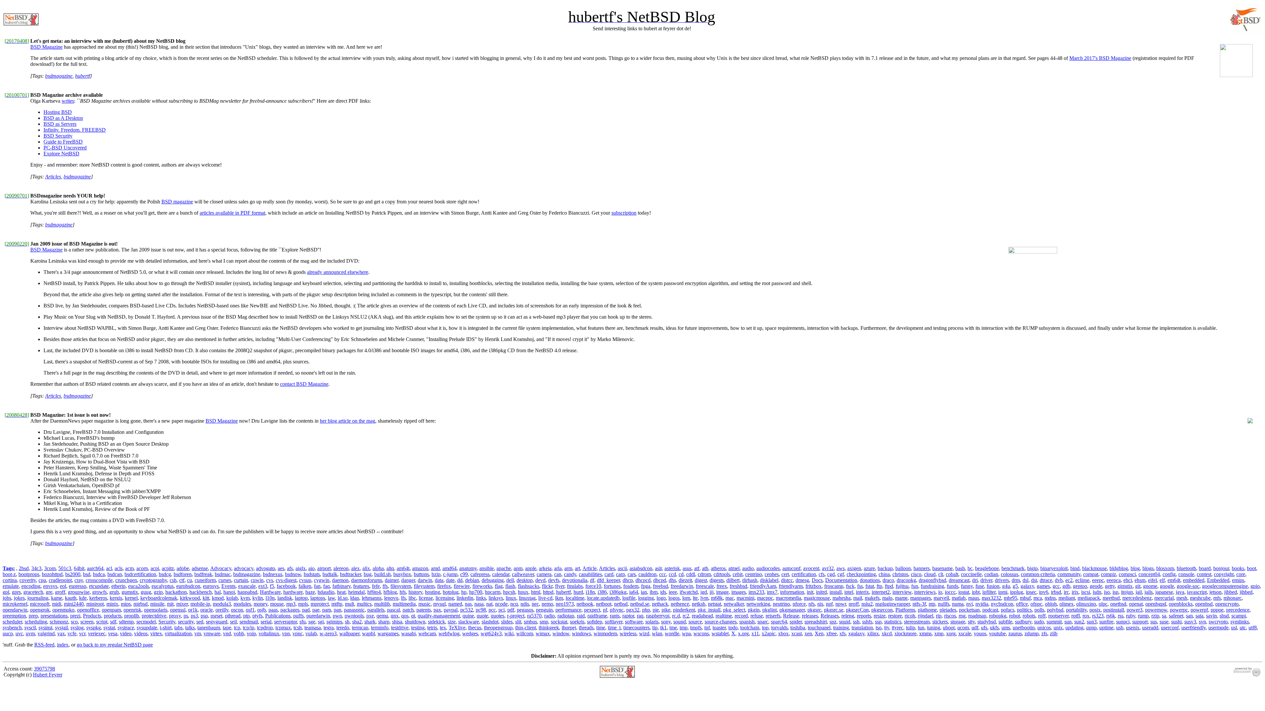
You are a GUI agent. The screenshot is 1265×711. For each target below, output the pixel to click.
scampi (1238, 616)
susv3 (1190, 621)
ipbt (976, 592)
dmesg (802, 580)
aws (840, 568)
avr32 (828, 568)
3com (50, 568)
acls (119, 568)
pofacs (1007, 610)
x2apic (768, 633)
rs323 (1098, 616)
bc (970, 568)
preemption (14, 616)
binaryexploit (1054, 568)
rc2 (686, 616)
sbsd (1224, 616)
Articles (53, 176)
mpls (303, 604)
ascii (622, 568)
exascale (247, 586)
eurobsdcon (188, 586)
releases (810, 616)
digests (717, 580)
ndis (524, 604)
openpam (111, 610)
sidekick (436, 621)
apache (503, 568)
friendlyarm (791, 586)
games (1043, 586)
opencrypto (1227, 604)
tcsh (298, 627)
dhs (672, 580)
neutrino (781, 604)
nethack (660, 604)
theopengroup (498, 627)
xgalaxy (856, 633)
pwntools (354, 616)
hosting (432, 592)
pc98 (481, 610)
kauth (70, 598)
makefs (872, 598)
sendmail (248, 621)
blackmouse (1094, 568)
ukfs (994, 627)
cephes (772, 574)
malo (887, 598)
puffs (298, 616)
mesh (1181, 598)
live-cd (545, 598)
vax (61, 633)
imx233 (756, 592)
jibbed (1230, 592)
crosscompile (99, 580)
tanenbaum (208, 627)
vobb (239, 633)
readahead (702, 616)
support (1140, 621)
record (741, 616)
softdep (594, 621)
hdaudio (326, 592)
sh (347, 621)
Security (166, 621)
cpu (42, 580)
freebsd (660, 586)
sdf (113, 621)
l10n (270, 598)
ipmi (1002, 592)
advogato (265, 568)
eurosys (211, 586)
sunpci (1123, 621)
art (577, 568)
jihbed (1246, 592)
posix (1095, 610)
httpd (548, 592)
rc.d (676, 616)
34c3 (36, 568)
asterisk (672, 568)
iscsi (1085, 592)
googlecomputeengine (1225, 586)
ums (1005, 627)
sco (74, 621)
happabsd (247, 592)
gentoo (1080, 586)
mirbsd (140, 604)
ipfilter (989, 592)
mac (729, 598)
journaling (37, 598)
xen (808, 633)
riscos (950, 616)
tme (673, 627)
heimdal (356, 592)
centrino (753, 574)
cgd (831, 574)
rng (962, 616)
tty (886, 627)
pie (656, 610)
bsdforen (183, 574)
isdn (1097, 592)
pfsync (617, 610)
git (1137, 586)
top (765, 627)
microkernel (15, 604)
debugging (493, 580)
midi (56, 604)
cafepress (480, 574)
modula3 (222, 604)
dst (1034, 580)
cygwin (321, 580)
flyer (559, 586)
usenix (1132, 627)
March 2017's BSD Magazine (1100, 58)
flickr (547, 586)
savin (1211, 616)
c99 (464, 574)
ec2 (1069, 580)
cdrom (704, 574)
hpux (523, 592)
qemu (382, 616)
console (1186, 574)
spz (832, 621)
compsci (1127, 574)
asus (687, 568)
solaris (652, 621)
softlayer (613, 621)
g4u (1006, 586)
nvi (969, 604)
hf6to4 (374, 592)
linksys (496, 598)
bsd (86, 574)
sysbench (12, 627)
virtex (156, 633)
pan (337, 610)
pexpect (592, 610)
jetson (1215, 592)
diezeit (685, 580)
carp (620, 574)
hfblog (390, 592)
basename (942, 568)
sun (1068, 621)
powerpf (1199, 610)
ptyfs (257, 616)
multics (364, 604)
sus (1153, 621)
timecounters (636, 627)
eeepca (1114, 580)
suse (1164, 621)
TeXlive (457, 627)
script (101, 621)
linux (511, 598)
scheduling (36, 621)
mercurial (1164, 598)
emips (1238, 580)
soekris (577, 621)
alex (355, 568)
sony (666, 621)
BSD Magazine (46, 47)
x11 (755, 633)
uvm (30, 633)
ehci (1127, 580)
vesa (112, 633)
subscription (623, 213)
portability (1076, 610)
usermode (1218, 627)
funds (952, 586)
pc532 (466, 610)
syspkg (93, 627)
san (1189, 616)
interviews (925, 592)
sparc (762, 621)
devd (540, 580)
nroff (854, 604)
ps (185, 616)
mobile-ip (200, 604)
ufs (984, 627)
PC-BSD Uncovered (65, 147)
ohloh (1051, 604)
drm (1016, 580)
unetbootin (1024, 627)
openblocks (1181, 604)
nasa (479, 604)
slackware (468, 621)
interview (902, 592)
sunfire (1106, 621)
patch (408, 610)
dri (975, 580)
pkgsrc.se (833, 610)
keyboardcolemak (158, 598)
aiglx (300, 568)
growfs (99, 592)
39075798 (44, 669)
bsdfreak (203, 574)
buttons (421, 574)
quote (482, 616)
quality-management (439, 616)
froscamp (833, 586)
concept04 (1149, 574)
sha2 (357, 621)
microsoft (39, 604)
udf (974, 627)
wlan (657, 633)
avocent (811, 568)
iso (1107, 592)
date (450, 580)
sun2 (1079, 621)
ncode (501, 604)
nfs (811, 604)
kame (56, 598)
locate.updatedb (603, 598)
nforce (799, 604)
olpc (1103, 604)
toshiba (797, 627)
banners (922, 568)
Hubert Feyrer (47, 674)
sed (199, 621)
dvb (1059, 580)
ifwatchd (689, 592)
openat (1136, 604)
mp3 (290, 604)
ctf (181, 580)
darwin (425, 580)
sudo (1039, 621)
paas (273, 610)
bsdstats (312, 574)
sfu (302, 621)
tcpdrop (265, 627)
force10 (593, 586)
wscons (701, 633)
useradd (1150, 627)
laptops (317, 598)
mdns (1050, 598)
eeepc (1098, 580)
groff (60, 592)
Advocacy (220, 568)
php (646, 610)
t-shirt (166, 627)
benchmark (1013, 568)
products (113, 616)
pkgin (754, 610)
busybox (402, 574)
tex (443, 627)
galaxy (1027, 586)
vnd (227, 633)
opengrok (40, 610)
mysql (439, 604)
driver (986, 580)
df (592, 580)
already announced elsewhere (337, 272)
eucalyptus (163, 586)
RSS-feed (44, 644)
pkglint (769, 610)
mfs (1217, 598)
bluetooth (1186, 568)
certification (804, 574)
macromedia (788, 598)
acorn (142, 568)
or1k (193, 610)
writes (68, 101)
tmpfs (696, 627)
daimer (392, 580)
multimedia (404, 604)
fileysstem (424, 586)
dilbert (733, 580)
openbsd (1204, 604)
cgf (840, 574)
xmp (938, 633)
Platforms (905, 610)
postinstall (1113, 610)
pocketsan (969, 610)
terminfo (379, 627)
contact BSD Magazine (304, 384)
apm (518, 568)
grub (114, 592)
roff (1042, 616)
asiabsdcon (641, 568)
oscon (237, 610)
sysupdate (147, 627)
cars (632, 574)
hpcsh (509, 592)
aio (311, 568)
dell (510, 580)
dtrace (1046, 580)
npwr (840, 604)
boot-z (9, 574)
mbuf (1025, 598)
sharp (383, 621)
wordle (672, 633)
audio (748, 568)
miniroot (95, 604)
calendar (500, 574)
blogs (1148, 568)
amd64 (449, 568)
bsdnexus (272, 574)
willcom (524, 633)
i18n (590, 592)
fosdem (630, 586)
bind (1075, 568)
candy (570, 574)
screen (87, 621)
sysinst (45, 627)
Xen (819, 633)
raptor (628, 616)
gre (49, 592)
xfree (831, 633)
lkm (559, 598)
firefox (444, 586)
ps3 (194, 616)
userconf (1170, 627)
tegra (328, 627)
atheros (718, 568)
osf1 (250, 610)
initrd (821, 592)
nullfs (943, 604)
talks (190, 627)
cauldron (647, 574)
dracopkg (906, 580)
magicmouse (817, 598)
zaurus (1015, 633)
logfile (628, 598)
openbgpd (1155, 604)
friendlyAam (763, 586)
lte (695, 598)
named (455, 604)
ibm (654, 592)
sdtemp (126, 621)
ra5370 (534, 616)
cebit (738, 574)
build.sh (382, 574)
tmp (684, 627)
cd (681, 574)
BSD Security (57, 136)
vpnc (298, 633)
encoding (31, 586)
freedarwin (682, 586)
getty (1110, 586)
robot (1014, 616)
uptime (1106, 627)
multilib (382, 604)
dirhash (749, 580)
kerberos (98, 598)
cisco (916, 574)
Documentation (841, 580)
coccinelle (971, 574)
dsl (1025, 580)
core (1240, 574)
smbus (530, 621)
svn (1202, 621)
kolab (232, 598)
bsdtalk (330, 574)
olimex (1066, 604)
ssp (878, 621)
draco (888, 580)
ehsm (1140, 580)
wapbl (368, 633)
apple (530, 568)
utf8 (1253, 627)
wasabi (408, 633)
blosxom (1165, 568)
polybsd (1055, 610)
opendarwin (15, 610)
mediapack (1089, 598)
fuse (979, 586)
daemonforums (366, 580)
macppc (765, 598)
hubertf (82, 76)
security (186, 621)
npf (829, 604)
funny (967, 586)
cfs (822, 574)
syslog (77, 627)
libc (412, 598)
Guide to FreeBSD (63, 142)
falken (304, 586)
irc (1066, 592)
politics (1024, 610)
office (1022, 604)
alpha (378, 568)
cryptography (153, 580)
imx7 (772, 592)
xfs (842, 633)
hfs (403, 592)
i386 (602, 592)
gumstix (130, 592)
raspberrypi (657, 616)
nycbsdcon (1002, 604)
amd (435, 568)
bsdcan (114, 574)
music (424, 604)
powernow (1156, 610)
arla (558, 568)
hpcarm (492, 592)
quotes (497, 616)
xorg (951, 633)
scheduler (12, 621)
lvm (704, 598)
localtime (575, 598)
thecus (474, 627)
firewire (462, 586)
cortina (10, 580)
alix (366, 568)
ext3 (262, 586)
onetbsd (1118, 604)
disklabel (769, 580)
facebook (286, 586)
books (1238, 568)
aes (281, 568)
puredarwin (318, 616)
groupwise (79, 592)
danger (408, 580)
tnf (707, 627)
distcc (787, 580)
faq (326, 586)
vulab (311, 633)
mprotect (320, 604)
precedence (1238, 610)
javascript (1197, 592)
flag (499, 586)
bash (960, 568)
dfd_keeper (608, 580)
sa (1164, 616)
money (260, 604)
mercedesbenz (1137, 598)
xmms (925, 633)
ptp (246, 616)
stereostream (917, 621)
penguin (544, 610)
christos (900, 574)
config (1169, 574)
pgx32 (632, 610)
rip (939, 616)
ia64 (633, 592)
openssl (177, 610)
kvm (245, 598)
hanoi (229, 592)
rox (1085, 616)
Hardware (270, 592)
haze (310, 592)
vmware (212, 633)
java (1180, 592)
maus (973, 598)
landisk (284, 598)
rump (1143, 616)
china (884, 574)
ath (705, 568)
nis (820, 604)
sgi (321, 621)
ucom (963, 627)
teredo (342, 627)
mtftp (336, 604)
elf (1162, 580)
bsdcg (165, 574)
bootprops (28, 574)
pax (437, 610)
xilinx (873, 633)
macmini (745, 598)
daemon (340, 580)
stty (971, 621)
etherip (118, 586)
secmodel (146, 621)
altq (390, 568)
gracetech (33, 592)
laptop (301, 598)
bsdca (99, 574)
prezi (75, 616)
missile (157, 604)
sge (311, 621)
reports (864, 616)
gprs (16, 592)
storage (957, 621)
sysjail (61, 627)
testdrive (399, 627)
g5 (1015, 586)
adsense (200, 568)
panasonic (354, 610)
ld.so (343, 598)
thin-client (525, 627)
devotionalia (574, 580)
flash (510, 586)
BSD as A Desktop (63, 118)
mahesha (841, 598)
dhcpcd (643, 580)
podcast (990, 610)
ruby (1130, 616)
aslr (658, 568)
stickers (940, 621)
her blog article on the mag (347, 421)
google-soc (1188, 586)
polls (1039, 610)
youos (980, 633)
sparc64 (779, 621)
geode (1096, 586)
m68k (717, 598)
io (940, 592)
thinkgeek (549, 627)
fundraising (932, 586)
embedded (1193, 580)
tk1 (663, 627)
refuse (756, 616)
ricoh (910, 616)
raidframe (597, 616)
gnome (1150, 586)
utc (1243, 627)
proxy (175, 616)
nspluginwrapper (892, 604)
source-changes (721, 621)
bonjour (1221, 568)
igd (703, 592)
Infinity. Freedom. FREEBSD (74, 130)
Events (228, 586)
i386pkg (618, 592)
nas (468, 604)
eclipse (1082, 580)
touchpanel (819, 627)
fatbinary (341, 586)
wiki (509, 633)
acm (129, 568)
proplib (131, 616)
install (835, 592)
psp (204, 616)
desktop (525, 580)
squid (844, 621)
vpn (286, 633)
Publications (278, 616)
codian (991, 574)
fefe (376, 586)
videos (141, 633)
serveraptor (285, 621)
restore (895, 616)
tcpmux (283, 627)
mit (170, 604)
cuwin (257, 580)
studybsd (986, 621)
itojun (1127, 592)
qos (404, 616)
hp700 (475, 592)
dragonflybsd (932, 580)
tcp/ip (248, 627)
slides (507, 621)
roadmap (977, 616)
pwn (337, 616)
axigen (854, 568)
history (415, 592)
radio (549, 616)
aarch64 (95, 568)
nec (535, 604)
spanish (747, 621)
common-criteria (1038, 574)
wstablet (720, 633)
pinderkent (684, 610)
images (738, 592)
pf (605, 610)
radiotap (565, 616)
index (63, 644)
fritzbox (813, 586)
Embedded (1218, 580)
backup (885, 568)
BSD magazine (177, 201)
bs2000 (72, 574)
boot (1251, 568)
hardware (293, 592)
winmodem (605, 633)
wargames (388, 633)
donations (870, 580)
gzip (158, 592)
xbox (783, 633)
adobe (183, 568)
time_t (614, 627)
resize (880, 616)
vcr (82, 633)
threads (586, 627)
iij (712, 592)
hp (463, 592)
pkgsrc (814, 610)
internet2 (881, 592)
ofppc (1036, 604)
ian (644, 592)
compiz (1108, 574)
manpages (920, 598)
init (810, 592)
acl (109, 568)
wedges (470, 633)
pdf (510, 610)
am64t (403, 568)
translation (862, 627)
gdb (1066, 586)
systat (109, 627)
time (600, 627)
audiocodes (768, 568)
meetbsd (1111, 598)
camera (544, 574)
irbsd (1056, 592)
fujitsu (902, 586)
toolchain (749, 627)
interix (862, 592)
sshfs (867, 621)
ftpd (889, 586)
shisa (397, 621)
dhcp (628, 580)
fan (317, 586)
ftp (879, 586)
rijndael (925, 616)
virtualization (178, 633)
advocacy (243, 568)
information (792, 592)
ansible (486, 568)
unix (1058, 627)
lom (686, 598)
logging (646, 598)
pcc (492, 610)
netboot (603, 604)
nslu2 (867, 604)
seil (233, 621)
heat (341, 592)
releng (847, 616)
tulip (910, 627)
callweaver (523, 574)
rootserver (1058, 616)
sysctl (30, 627)
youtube (997, 633)
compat (1090, 574)
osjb (261, 610)
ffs (385, 586)
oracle (206, 610)
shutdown (415, 621)
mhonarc (1232, 598)
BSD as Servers (59, 124)
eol (63, 586)
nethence (680, 604)
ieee (673, 592)
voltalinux (269, 633)
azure (869, 568)
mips (126, 604)
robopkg (997, 616)
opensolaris (155, 610)
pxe (370, 616)
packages (289, 610)
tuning (933, 627)
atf (696, 568)
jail (1139, 592)
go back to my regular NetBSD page (115, 644)
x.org (743, 633)
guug (146, 592)
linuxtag (527, 598)
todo (733, 627)
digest (701, 580)
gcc (1056, 586)
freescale (705, 586)
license (426, 598)
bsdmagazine (58, 76)
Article (589, 568)
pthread (232, 616)
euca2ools (138, 586)
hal (217, 592)
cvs (269, 580)
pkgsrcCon (857, 610)
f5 (272, 586)
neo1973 (565, 604)
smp (544, 621)
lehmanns (371, 598)
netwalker (734, 604)
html (535, 592)
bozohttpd (52, 574)
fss (860, 586)
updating (1074, 627)
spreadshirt (815, 621)
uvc (19, 633)
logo (661, 598)
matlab (959, 598)
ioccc (950, 592)
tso (879, 627)
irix (1075, 592)
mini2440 (74, 604)
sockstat (559, 621)
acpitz (168, 568)
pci (501, 610)
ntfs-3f (919, 604)
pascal (393, 610)
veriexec (96, 633)
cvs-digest (286, 580)
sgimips (334, 621)
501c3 (64, 568)
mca (1037, 598)
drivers (1002, 580)
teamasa (312, 627)
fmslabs (575, 586)
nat (489, 604)
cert (785, 574)
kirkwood (190, 598)
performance (568, 610)
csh (173, 580)
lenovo (391, 598)
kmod (218, 598)
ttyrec (897, 627)
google (1167, 586)
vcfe (72, 633)
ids (663, 592)
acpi (155, 568)
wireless (628, 633)
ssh (856, 621)
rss (1120, 616)
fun (914, 586)
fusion (993, 586)
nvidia (981, 604)
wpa (686, 633)
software (634, 621)
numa (958, 604)
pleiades (948, 610)
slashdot (490, 621)
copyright (1224, 574)
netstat (714, 604)
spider (796, 621)
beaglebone (987, 568)
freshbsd (738, 586)
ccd (672, 574)
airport (324, 568)
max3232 (991, 598)
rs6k (1110, 616)
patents (423, 610)
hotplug (451, 592)
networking (758, 604)
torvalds (779, 627)
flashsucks (528, 586)
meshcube (1200, 598)
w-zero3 (328, 633)
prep (33, 616)
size (452, 621)
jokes (19, 598)
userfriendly (1193, 627)
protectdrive (154, 616)
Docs (817, 580)
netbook (584, 604)
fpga (645, 586)
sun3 (1092, 621)
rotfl (1075, 616)
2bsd (24, 568)
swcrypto (1218, 621)
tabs (178, 627)
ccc (662, 574)
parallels (375, 610)
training (841, 627)
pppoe (1217, 610)
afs (290, 568)
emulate (11, 586)
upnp (1091, 627)
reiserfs (773, 616)
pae (316, 610)
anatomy (468, 568)
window (560, 633)
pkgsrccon (882, 610)
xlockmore (905, 633)
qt (413, 616)
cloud (930, 574)
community (1069, 574)
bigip (1032, 568)
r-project (515, 616)
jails (1148, 592)
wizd (644, 633)
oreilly (221, 610)
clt (940, 574)
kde (83, 598)
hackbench (200, 592)
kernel (131, 598)
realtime (724, 616)
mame (901, 598)
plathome (927, 610)
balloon (903, 568)
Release (791, 616)
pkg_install (709, 610)
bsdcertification (140, 574)
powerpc (1179, 610)
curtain (241, 580)
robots (1029, 616)
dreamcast (959, 580)
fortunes (612, 586)
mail (857, 598)
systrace (126, 627)
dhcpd (659, 580)
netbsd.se (639, 604)
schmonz (59, 621)
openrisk (132, 610)
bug (368, 574)
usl (1234, 627)
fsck (850, 586)
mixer (182, 604)
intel (848, 592)
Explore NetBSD (61, 153)
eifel (1152, 580)
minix (112, 604)
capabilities (590, 574)
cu (189, 580)
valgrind (46, 633)
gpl (6, 592)
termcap (360, 627)
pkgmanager (792, 610)
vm (197, 633)
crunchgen (126, 580)
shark (370, 621)
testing (418, 627)
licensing (445, 598)
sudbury (1023, 621)
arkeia (545, 568)
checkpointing (861, 574)
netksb (698, 604)
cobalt (952, 574)
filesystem (400, 586)
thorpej (569, 627)
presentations (54, 616)
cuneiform (205, 580)
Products (92, 616)
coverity (27, 580)
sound (679, 621)
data (439, 580)
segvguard (216, 621)
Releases (830, 616)
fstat (869, 586)
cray (78, 580)
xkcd (887, 633)
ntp (932, 604)
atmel (734, 568)
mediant (1066, 598)
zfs (1044, 633)
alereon (341, 568)
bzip (436, 574)
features (361, 586)
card (608, 574)
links (481, 598)
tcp (237, 627)
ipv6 (1043, 592)
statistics (892, 621)
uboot (949, 627)
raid (581, 616)
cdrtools (722, 574)
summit (1054, 621)
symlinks (1239, 621)
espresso (77, 586)
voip (251, 633)
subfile (1005, 621)
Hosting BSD (57, 112)
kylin (257, 598)
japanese (1164, 592)
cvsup (305, 580)
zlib (1053, 633)
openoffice (88, 610)
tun (921, 627)
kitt (206, 598)
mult (349, 604)
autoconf (791, 568)
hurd (578, 592)
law (331, 598)
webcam (427, 633)
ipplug (1016, 592)
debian (472, 580)
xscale (964, 633)
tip (655, 627)
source (695, 621)
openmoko (63, 610)
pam (326, 610)
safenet (1176, 616)
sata (1199, 616)
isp (1115, 592)
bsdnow (293, 574)
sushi (1176, 621)
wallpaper (349, 633)
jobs (7, 598)
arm (568, 568)
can (557, 574)
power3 (1134, 610)
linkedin (465, 598)
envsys (50, 586)
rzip (1155, 616)
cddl (690, 574)
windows (581, 633)
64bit (79, 568)
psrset (216, 616)
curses (224, 580)
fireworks (482, 586)
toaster (719, 627)
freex (722, 586)
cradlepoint (60, 580)
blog (1135, 568)
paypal (451, 610)
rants (615, 616)
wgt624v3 (491, 633)
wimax (543, 633)
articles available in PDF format (232, 213)
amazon (420, 568)
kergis (116, 598)
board (1205, 568)
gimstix (1125, 586)
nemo (547, 604)
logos (674, 598)
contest (1204, 574)
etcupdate (99, 586)
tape (227, 627)
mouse (277, 604)
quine (468, 616)
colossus (1009, 574)
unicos (1044, 627)
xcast (796, 633)
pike (665, 610)
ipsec (1031, 592)
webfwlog (449, 633)
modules (242, 604)
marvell (941, 598)
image (722, 592)
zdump (1032, 633)
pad (306, 610)
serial (266, 621)
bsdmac (223, 574)
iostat (963, 592)
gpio (1255, 586)
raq (640, 616)
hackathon (176, 592)
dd (460, 580)
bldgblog (1119, 568)
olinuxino (1086, 604)
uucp (8, 633)
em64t (1173, 580)
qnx (395, 616)
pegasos (525, 610)
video (125, 633)
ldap (354, 598)
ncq (514, 604)
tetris (432, 627)
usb (1119, 627)
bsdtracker (350, 574)
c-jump (450, 574)
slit (518, 621)
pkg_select (734, 610)
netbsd (621, 604)
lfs (403, 598)
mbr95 (1010, 598)
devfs (553, 580)
